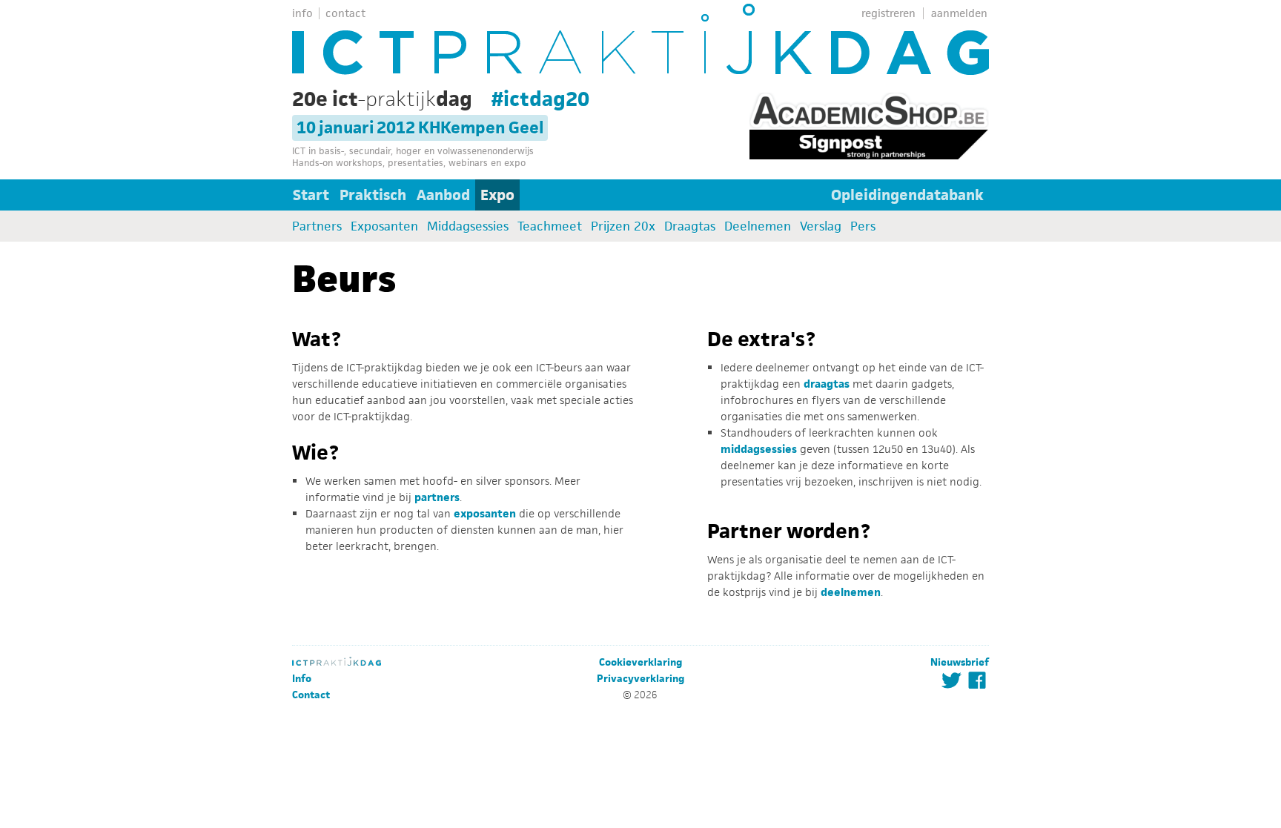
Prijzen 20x (623, 226)
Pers (862, 226)
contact (345, 13)
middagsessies (759, 449)
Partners (317, 226)
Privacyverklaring (640, 678)
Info (301, 678)
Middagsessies (468, 226)
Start (311, 195)
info (302, 13)
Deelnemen (757, 226)
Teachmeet (549, 226)
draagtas (827, 384)
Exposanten (384, 226)
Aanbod (443, 195)
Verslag (820, 226)
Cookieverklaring (640, 662)
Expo (497, 195)
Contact (311, 695)
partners (437, 497)
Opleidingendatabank (907, 195)
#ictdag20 (540, 98)
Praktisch (373, 195)
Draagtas (689, 226)
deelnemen (851, 592)
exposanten (485, 513)
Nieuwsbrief (959, 662)
